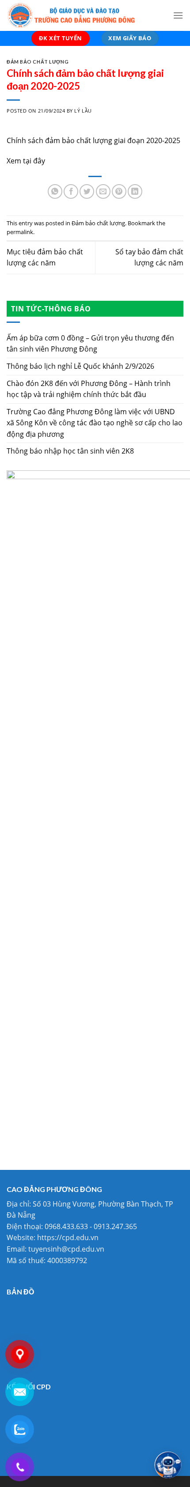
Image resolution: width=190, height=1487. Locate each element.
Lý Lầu (82, 110)
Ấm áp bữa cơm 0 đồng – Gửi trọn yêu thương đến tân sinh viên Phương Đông (90, 343)
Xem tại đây (26, 161)
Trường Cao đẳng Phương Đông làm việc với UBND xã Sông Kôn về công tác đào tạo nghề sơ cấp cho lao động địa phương (94, 423)
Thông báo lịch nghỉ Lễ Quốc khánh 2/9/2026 (80, 366)
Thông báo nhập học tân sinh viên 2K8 (70, 451)
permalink (20, 232)
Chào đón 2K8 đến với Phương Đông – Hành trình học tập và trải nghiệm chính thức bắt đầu (89, 389)
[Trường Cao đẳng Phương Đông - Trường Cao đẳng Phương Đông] (83, 15)
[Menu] (178, 15)
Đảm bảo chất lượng (37, 61)
